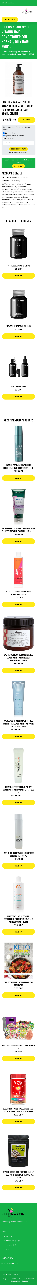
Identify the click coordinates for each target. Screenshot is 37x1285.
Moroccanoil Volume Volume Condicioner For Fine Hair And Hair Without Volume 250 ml (18, 919)
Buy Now (26, 120)
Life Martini (9, 1236)
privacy (14, 152)
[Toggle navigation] (4, 11)
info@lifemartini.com (8, 3)
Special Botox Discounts (14, 136)
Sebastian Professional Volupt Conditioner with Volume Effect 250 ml (18, 790)
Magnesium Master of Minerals (18, 326)
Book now (18, 166)
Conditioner (23, 177)
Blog (7, 1249)
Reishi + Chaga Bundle (18, 386)
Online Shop (10, 19)
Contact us (12, 1278)
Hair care (15, 177)
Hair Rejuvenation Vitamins (18, 265)
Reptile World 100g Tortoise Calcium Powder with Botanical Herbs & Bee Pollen (18, 1175)
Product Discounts (12, 133)
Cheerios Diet (10, 1245)
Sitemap (24, 1281)
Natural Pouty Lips (12, 1241)
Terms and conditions (26, 1278)
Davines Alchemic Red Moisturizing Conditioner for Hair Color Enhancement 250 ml (18, 658)
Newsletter (9, 138)
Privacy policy (14, 1281)
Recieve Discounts (18, 149)
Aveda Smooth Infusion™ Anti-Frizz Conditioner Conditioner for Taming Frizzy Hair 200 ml (18, 724)
